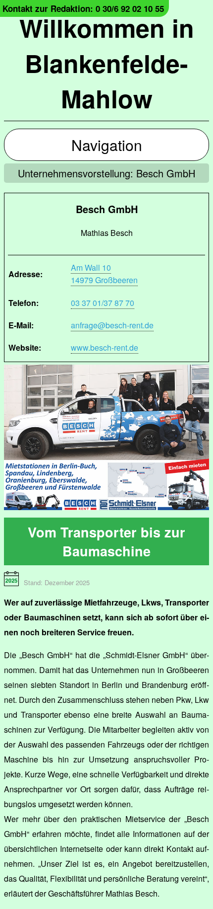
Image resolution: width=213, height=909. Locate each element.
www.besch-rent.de (104, 347)
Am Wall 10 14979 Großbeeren (104, 274)
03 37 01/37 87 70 (102, 302)
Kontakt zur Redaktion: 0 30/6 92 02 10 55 (83, 8)
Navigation (106, 144)
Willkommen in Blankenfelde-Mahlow (106, 63)
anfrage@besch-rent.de (112, 325)
